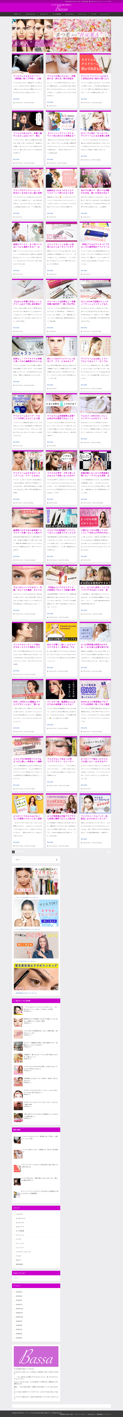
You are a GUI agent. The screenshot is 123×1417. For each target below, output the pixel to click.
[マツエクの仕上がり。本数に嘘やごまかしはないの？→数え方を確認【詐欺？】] (27, 121)
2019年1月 (19, 1304)
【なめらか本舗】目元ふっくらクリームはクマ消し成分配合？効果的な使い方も (27, 304)
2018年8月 (19, 1325)
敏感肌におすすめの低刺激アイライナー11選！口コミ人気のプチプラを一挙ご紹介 (27, 532)
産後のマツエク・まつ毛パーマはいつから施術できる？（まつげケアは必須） (27, 246)
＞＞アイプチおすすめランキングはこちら (25, 961)
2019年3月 (19, 1296)
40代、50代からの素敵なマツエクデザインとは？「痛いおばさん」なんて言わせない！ (26, 704)
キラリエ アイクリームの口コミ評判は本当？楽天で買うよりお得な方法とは (95, 78)
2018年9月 (19, 1321)
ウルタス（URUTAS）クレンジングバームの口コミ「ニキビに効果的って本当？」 (94, 418)
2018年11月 (19, 1313)
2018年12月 (19, 1308)
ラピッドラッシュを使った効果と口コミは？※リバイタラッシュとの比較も (60, 246)
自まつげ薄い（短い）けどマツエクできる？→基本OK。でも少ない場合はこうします (61, 647)
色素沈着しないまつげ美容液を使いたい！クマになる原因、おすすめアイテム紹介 (95, 475)
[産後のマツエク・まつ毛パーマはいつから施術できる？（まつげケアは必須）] (27, 232)
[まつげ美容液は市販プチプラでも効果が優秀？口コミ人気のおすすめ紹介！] (61, 804)
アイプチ (93, 14)
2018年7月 (19, 1329)
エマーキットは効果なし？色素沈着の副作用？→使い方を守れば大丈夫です (61, 304)
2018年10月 (19, 1317)
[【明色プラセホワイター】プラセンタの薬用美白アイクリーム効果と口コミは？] (95, 232)
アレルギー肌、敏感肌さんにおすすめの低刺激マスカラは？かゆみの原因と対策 (61, 704)
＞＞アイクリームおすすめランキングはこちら (26, 897)
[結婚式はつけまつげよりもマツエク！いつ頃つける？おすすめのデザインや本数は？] (61, 178)
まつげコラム (69, 14)
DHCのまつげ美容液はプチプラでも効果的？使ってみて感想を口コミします (95, 704)
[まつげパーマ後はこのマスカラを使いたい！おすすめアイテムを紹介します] (95, 746)
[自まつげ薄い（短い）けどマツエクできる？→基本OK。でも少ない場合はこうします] (61, 632)
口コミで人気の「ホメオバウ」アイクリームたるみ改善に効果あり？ (95, 135)
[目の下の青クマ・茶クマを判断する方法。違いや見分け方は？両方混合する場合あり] (95, 178)
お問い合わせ (94, 1)
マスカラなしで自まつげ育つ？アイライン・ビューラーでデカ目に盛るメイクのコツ (60, 761)
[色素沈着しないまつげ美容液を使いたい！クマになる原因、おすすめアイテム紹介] (95, 460)
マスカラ (18, 1256)
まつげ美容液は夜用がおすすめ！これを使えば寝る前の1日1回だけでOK (95, 647)
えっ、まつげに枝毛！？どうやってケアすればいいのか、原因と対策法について (95, 589)
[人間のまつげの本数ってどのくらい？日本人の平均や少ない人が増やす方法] (95, 518)
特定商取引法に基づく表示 (73, 1)
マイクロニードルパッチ (23, 1252)
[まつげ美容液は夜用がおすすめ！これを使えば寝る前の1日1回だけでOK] (95, 632)
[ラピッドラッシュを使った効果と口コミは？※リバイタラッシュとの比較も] (61, 232)
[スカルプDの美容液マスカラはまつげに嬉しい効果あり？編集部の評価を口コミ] (27, 746)
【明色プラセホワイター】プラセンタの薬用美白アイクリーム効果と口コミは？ (95, 246)
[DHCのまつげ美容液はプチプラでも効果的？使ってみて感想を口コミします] (95, 689)
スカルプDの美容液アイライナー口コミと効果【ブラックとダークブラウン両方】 (61, 532)
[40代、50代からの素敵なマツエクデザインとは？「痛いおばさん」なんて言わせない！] (27, 689)
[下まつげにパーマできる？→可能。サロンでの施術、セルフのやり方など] (27, 575)
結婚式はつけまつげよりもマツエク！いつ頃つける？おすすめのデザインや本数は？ (60, 192)
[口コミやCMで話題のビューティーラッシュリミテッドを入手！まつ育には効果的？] (95, 289)
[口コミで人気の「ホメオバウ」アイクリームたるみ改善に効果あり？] (95, 121)
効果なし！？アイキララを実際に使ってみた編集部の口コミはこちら (27, 361)
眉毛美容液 (19, 1264)
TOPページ (17, 14)
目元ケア (18, 1260)
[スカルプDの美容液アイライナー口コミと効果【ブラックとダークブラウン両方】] (61, 518)
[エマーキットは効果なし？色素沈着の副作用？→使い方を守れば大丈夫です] (61, 289)
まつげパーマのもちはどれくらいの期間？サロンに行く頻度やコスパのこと (27, 818)
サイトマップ (103, 1)
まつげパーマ (44, 14)
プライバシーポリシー (80, 1414)
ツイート (16, 1278)
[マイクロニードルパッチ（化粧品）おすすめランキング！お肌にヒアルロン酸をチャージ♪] (95, 804)
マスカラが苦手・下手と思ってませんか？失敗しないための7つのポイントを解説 (61, 475)
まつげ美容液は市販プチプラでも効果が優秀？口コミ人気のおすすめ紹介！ (61, 818)
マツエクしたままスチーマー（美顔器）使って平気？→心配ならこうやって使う (27, 78)
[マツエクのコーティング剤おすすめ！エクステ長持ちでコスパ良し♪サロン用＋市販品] (27, 632)
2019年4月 (19, 1292)
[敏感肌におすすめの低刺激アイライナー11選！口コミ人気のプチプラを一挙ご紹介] (27, 518)
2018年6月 (19, 1333)
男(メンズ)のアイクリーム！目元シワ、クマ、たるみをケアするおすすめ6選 (61, 361)
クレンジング (105, 14)
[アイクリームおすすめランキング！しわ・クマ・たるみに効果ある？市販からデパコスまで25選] (27, 460)
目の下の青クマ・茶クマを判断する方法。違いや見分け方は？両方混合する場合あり (95, 192)
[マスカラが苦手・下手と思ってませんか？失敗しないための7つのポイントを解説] (61, 460)
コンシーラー (20, 1247)
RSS (110, 1)
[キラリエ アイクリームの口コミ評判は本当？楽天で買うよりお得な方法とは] (95, 63)
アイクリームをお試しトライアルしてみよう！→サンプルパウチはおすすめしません (94, 361)
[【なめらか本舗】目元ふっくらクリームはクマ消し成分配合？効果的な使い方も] (27, 289)
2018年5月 (19, 1338)
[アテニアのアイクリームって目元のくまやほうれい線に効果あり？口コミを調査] (27, 178)
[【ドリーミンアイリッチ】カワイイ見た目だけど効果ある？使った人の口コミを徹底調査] (61, 121)
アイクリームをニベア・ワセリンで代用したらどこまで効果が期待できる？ (26, 418)
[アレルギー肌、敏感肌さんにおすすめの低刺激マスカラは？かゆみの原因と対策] (61, 689)
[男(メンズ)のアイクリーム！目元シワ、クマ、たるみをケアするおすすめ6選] (61, 346)
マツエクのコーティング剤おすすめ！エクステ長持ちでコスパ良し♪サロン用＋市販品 (26, 647)
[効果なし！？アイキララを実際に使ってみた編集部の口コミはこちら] (27, 346)
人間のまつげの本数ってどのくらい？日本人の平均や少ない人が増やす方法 (95, 532)
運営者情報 (85, 1)
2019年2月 (19, 1300)
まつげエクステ (30, 14)
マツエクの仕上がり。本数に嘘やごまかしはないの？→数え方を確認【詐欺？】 (27, 135)
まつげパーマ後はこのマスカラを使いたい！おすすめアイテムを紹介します (94, 761)
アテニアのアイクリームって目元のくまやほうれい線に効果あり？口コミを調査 (27, 192)
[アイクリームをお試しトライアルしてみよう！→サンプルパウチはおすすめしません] (95, 346)
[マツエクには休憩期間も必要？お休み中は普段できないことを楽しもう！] (61, 403)
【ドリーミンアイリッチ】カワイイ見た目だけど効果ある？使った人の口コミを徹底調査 (61, 135)
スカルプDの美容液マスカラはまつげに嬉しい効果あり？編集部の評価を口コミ (27, 761)
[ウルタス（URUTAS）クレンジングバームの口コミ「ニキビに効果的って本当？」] (95, 403)
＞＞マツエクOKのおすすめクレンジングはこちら (27, 929)
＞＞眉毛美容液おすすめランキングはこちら (25, 993)
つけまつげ (19, 1214)
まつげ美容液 (57, 14)
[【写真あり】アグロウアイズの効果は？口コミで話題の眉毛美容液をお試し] (61, 575)
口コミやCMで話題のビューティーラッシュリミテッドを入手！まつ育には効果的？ (95, 304)
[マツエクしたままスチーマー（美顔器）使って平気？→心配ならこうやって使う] (27, 63)
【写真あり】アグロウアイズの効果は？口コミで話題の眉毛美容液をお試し (61, 589)
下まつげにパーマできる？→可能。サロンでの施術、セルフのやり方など (27, 589)
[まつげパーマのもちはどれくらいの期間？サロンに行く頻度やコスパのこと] (27, 804)
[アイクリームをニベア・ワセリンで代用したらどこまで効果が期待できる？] (27, 403)
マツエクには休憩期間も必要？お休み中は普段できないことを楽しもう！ (61, 418)
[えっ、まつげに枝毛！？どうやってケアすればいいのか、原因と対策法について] (95, 575)
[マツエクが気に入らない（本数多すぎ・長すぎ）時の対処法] (61, 63)
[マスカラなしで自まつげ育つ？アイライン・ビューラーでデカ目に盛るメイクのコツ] (61, 746)
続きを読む (16, 99)
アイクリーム (82, 14)
